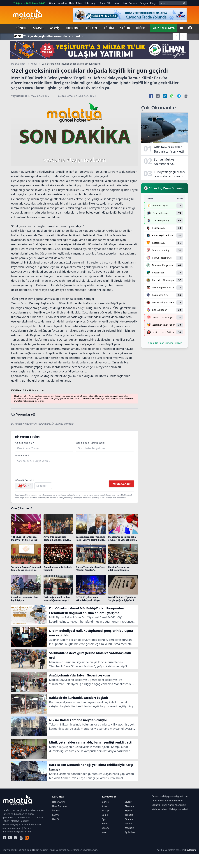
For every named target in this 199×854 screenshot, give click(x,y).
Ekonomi (73, 28)
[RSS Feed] (27, 838)
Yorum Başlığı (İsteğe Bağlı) (90, 442)
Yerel (104, 832)
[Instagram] (15, 838)
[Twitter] (10, 838)
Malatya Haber (18, 63)
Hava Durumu (130, 3)
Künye (153, 3)
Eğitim (109, 28)
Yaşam (105, 827)
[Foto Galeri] (190, 28)
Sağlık (125, 28)
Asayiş (55, 28)
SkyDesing (191, 849)
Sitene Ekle (105, 3)
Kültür (34, 63)
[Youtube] (21, 838)
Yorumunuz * (22, 455)
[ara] (184, 3)
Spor (104, 819)
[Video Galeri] (181, 28)
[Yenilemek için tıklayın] (23, 486)
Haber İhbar (75, 3)
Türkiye (92, 28)
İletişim (144, 3)
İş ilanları (130, 832)
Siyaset (38, 28)
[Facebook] (4, 838)
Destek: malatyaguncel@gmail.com (170, 796)
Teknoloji (129, 814)
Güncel (21, 28)
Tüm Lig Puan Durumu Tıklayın (166, 342)
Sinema (129, 819)
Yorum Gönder (121, 484)
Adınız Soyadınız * (24, 442)
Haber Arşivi (90, 3)
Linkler (116, 3)
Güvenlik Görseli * (24, 480)
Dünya (128, 823)
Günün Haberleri (58, 3)
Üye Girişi (57, 819)
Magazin (129, 827)
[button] (176, 36)
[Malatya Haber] (27, 15)
